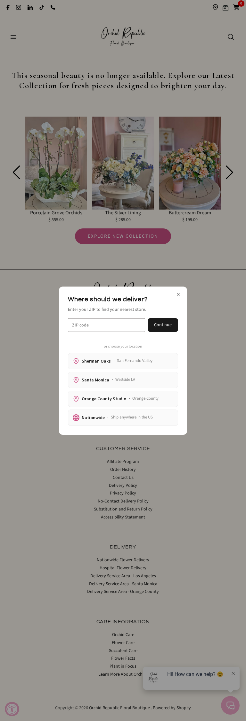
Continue (163, 325)
